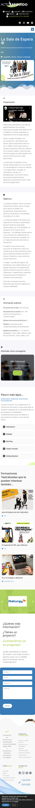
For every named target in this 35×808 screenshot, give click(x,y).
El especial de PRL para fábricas (14, 545)
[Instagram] (24, 23)
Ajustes (14, 805)
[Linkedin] (20, 23)
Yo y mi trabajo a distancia (12, 578)
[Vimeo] (32, 23)
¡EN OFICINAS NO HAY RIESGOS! (15, 512)
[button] (32, 29)
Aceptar (6, 805)
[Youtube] (28, 23)
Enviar (7, 706)
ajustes (16, 801)
